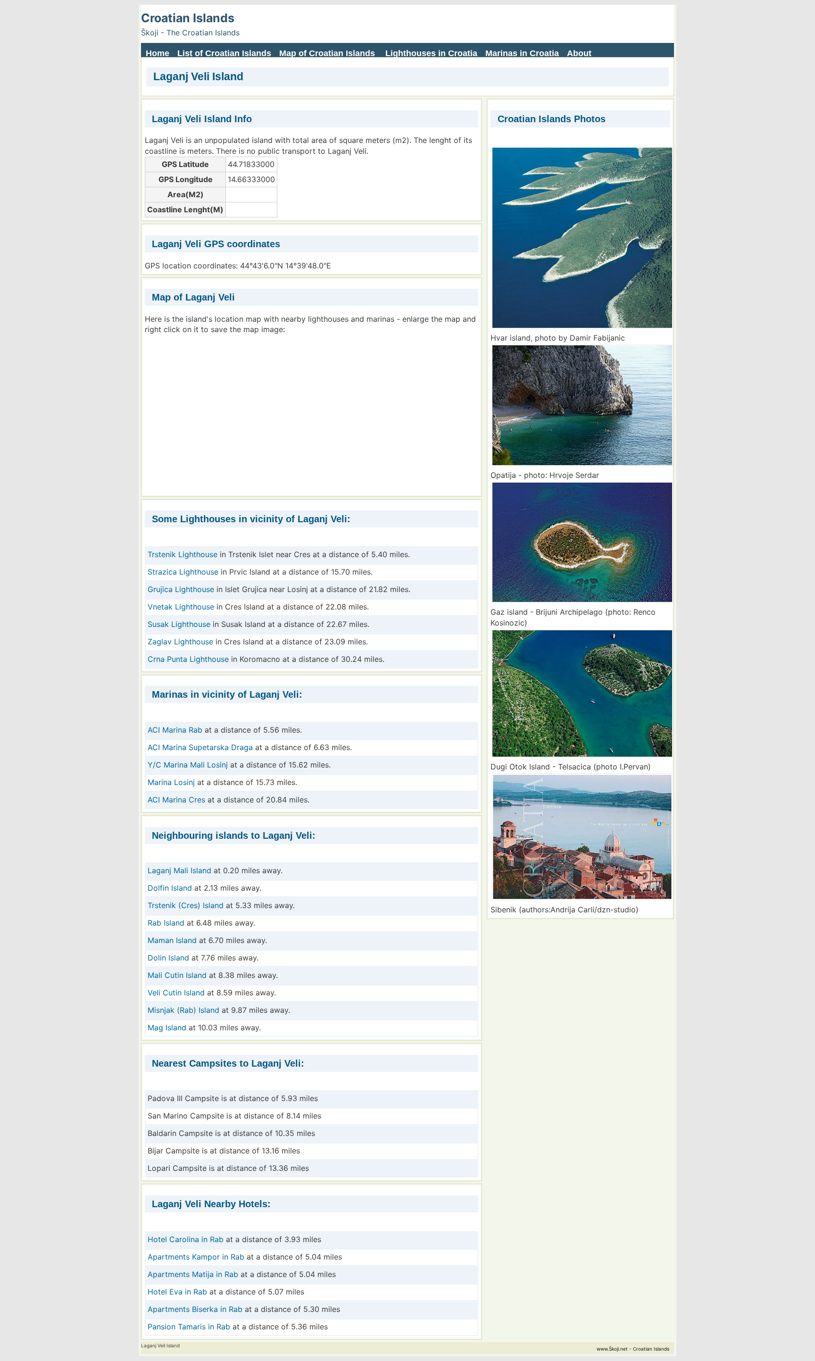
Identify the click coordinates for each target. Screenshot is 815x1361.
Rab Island (166, 922)
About (579, 53)
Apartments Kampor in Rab (196, 1256)
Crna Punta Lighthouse (188, 659)
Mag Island (167, 1027)
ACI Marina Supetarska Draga (200, 747)
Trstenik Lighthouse (182, 554)
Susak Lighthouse (179, 624)
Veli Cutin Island (176, 992)
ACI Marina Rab (175, 730)
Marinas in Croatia (522, 53)
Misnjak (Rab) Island (183, 1010)
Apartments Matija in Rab (193, 1274)
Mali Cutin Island (177, 975)
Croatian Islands (187, 18)
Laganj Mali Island (179, 870)
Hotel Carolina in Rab (186, 1239)
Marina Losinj (171, 782)
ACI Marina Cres (176, 799)
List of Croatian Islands (224, 53)
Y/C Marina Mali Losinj (188, 764)
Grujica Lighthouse (181, 589)
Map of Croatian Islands (327, 53)
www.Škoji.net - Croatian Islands (633, 1349)
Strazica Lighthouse (183, 571)
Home (157, 53)
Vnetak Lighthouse (181, 606)
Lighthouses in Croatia (431, 53)
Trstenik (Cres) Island (186, 905)
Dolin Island (168, 957)
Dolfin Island (170, 888)
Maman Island (172, 940)
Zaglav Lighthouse (180, 641)
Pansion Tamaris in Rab (189, 1326)
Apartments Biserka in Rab (195, 1309)
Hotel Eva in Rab (177, 1291)
